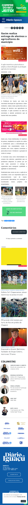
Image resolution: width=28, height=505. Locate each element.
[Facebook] (12, 28)
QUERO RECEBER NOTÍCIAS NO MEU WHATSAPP (14, 210)
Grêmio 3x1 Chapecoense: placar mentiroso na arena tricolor (17, 378)
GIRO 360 (13, 400)
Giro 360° (13, 398)
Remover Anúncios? (22, 60)
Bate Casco (14, 408)
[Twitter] (14, 28)
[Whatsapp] (17, 28)
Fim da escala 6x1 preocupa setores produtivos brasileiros (18, 389)
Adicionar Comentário (19, 232)
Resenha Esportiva (16, 375)
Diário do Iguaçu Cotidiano (8, 347)
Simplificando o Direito (18, 365)
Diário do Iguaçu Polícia (7, 318)
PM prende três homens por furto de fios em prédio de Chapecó (12, 322)
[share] (22, 28)
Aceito (23, 501)
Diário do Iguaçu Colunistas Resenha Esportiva (12, 290)
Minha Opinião (15, 386)
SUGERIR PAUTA (14, 474)
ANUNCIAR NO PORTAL (14, 480)
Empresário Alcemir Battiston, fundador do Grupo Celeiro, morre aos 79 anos (13, 351)
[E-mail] (20, 28)
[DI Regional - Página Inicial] (7, 423)
